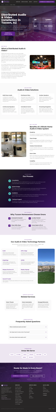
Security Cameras (18, 387)
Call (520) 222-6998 (21, 34)
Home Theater (18, 396)
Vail (45, 354)
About (30, 1)
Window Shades (18, 399)
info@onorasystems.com (6, 399)
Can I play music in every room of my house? (20, 332)
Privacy (50, 408)
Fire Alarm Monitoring (19, 391)
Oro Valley (18, 354)
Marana (24, 354)
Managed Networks (19, 400)
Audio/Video (17, 394)
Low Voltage (17, 404)
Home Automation (18, 393)
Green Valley (38, 354)
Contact (35, 1)
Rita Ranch (31, 357)
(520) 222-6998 (4, 397)
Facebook (45, 393)
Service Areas (24, 1)
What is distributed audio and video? (18, 326)
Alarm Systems (18, 388)
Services (18, 1)
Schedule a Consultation (47, 1)
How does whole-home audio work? (18, 337)
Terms (53, 408)
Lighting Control (18, 397)
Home (2, 4)
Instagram (45, 395)
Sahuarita (31, 354)
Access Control (18, 390)
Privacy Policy (45, 390)
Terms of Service (46, 391)
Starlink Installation (18, 402)
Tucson (11, 354)
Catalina (24, 357)
